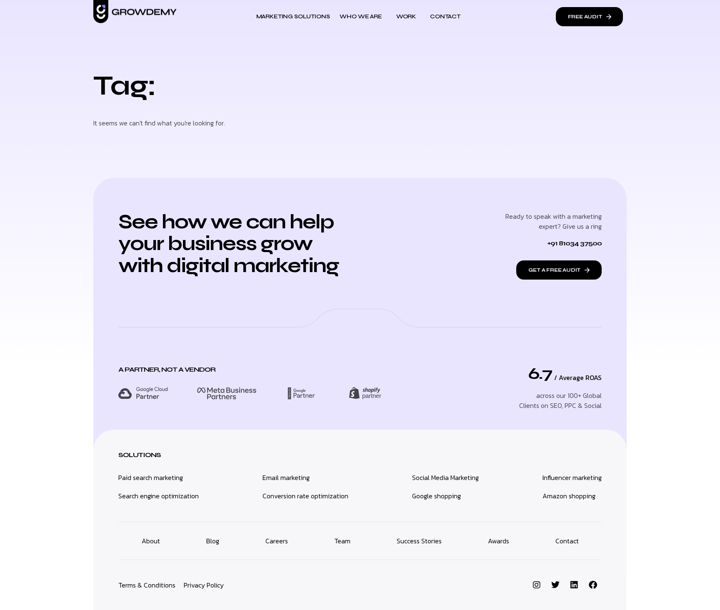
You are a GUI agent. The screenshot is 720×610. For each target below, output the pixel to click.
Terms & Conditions (146, 585)
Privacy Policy (204, 585)
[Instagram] (536, 585)
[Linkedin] (574, 585)
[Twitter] (555, 585)
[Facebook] (593, 585)
